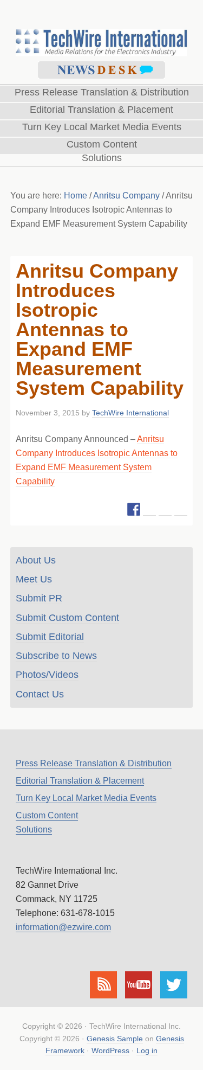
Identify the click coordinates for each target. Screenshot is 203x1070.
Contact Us (40, 694)
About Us (36, 560)
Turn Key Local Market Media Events (86, 798)
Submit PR (39, 598)
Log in (147, 1050)
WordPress (110, 1050)
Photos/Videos (47, 674)
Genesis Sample (115, 1038)
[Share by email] (180, 509)
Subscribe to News (56, 655)
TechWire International (101, 28)
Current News (101, 70)
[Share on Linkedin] (165, 509)
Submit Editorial (50, 636)
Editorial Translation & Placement (80, 780)
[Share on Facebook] (133, 509)
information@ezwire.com (63, 927)
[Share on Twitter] (149, 509)
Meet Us (34, 579)
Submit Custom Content (67, 617)
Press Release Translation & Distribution (94, 763)
